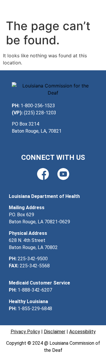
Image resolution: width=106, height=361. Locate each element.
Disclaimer (54, 331)
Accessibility (82, 331)
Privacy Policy (25, 331)
